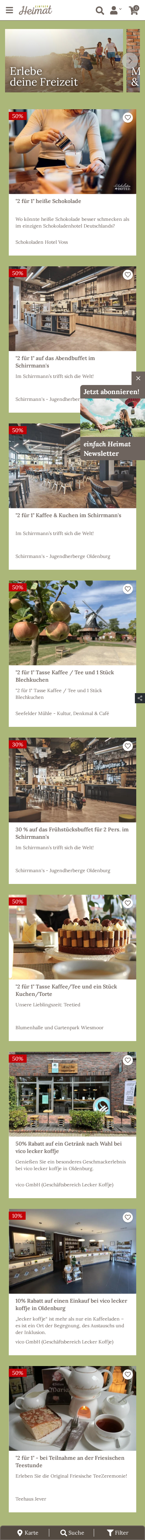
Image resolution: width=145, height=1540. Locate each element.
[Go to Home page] (35, 10)
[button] (128, 118)
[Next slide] (129, 60)
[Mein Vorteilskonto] (115, 10)
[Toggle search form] (98, 9)
